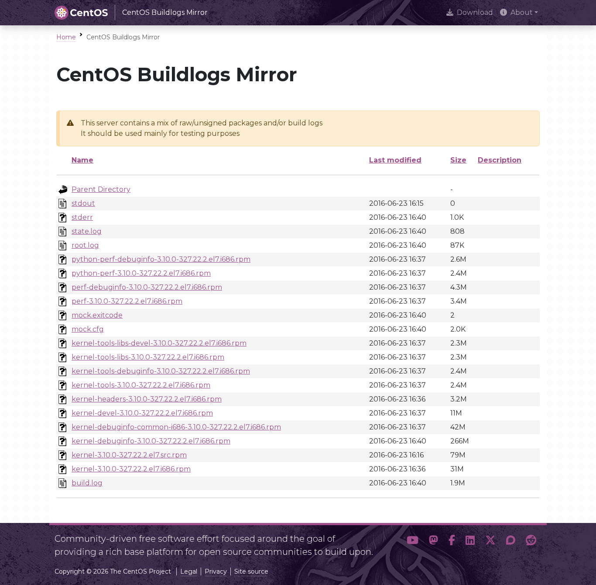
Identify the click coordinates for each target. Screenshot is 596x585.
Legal (188, 571)
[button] (412, 541)
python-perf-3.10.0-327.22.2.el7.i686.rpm (141, 273)
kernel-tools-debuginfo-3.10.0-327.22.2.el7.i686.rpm (161, 371)
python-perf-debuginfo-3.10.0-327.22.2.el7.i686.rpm (161, 259)
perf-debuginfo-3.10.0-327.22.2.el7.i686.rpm (147, 287)
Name (82, 160)
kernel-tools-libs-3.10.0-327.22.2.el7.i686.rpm (148, 357)
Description (499, 160)
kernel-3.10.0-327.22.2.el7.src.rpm (129, 455)
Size (458, 160)
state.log (87, 231)
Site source (251, 571)
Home (66, 37)
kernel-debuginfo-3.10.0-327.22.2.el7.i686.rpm (151, 441)
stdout (83, 203)
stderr (82, 217)
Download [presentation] (475, 12)
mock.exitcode (97, 315)
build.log (87, 483)
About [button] (521, 12)
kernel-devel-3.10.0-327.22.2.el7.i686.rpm (142, 413)
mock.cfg (88, 329)
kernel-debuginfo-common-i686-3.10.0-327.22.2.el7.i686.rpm (176, 427)
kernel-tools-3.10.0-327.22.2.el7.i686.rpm (141, 385)
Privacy (216, 571)
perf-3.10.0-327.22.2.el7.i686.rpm (127, 301)
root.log (85, 245)
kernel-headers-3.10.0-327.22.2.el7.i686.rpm (147, 399)
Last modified (395, 160)
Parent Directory (101, 189)
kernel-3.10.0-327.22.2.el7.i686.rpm (131, 469)
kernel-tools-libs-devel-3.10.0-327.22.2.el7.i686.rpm (159, 343)
